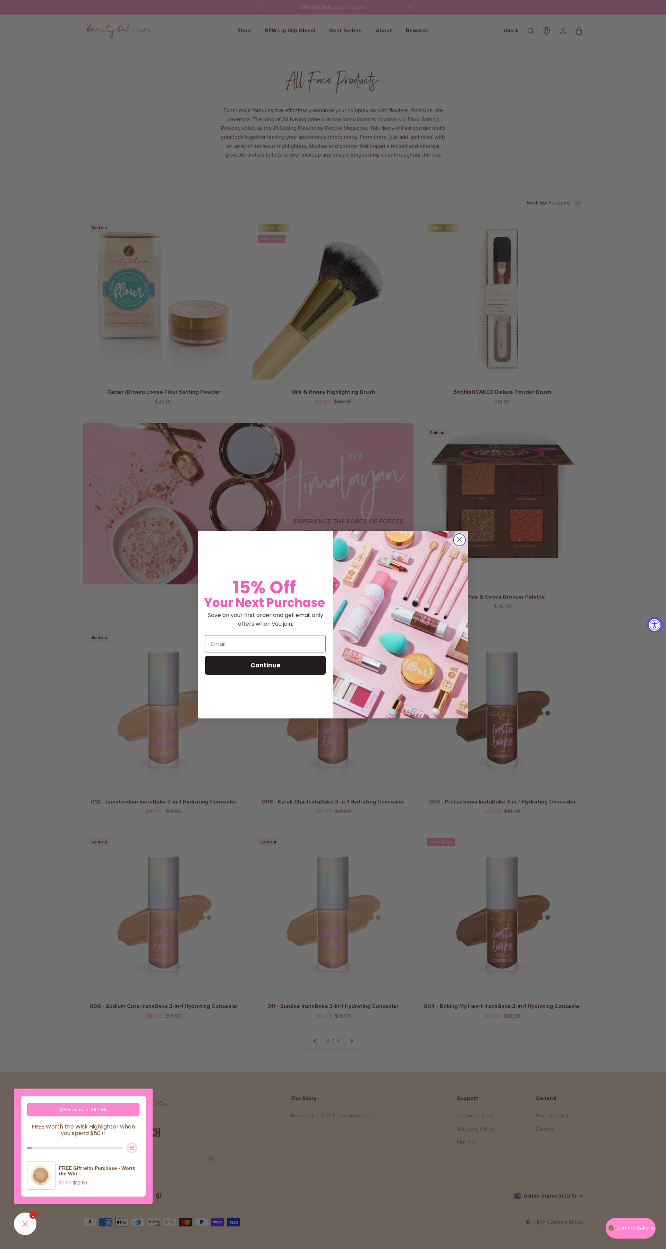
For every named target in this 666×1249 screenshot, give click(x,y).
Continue (265, 665)
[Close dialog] (459, 540)
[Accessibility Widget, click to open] (655, 624)
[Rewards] (631, 1228)
